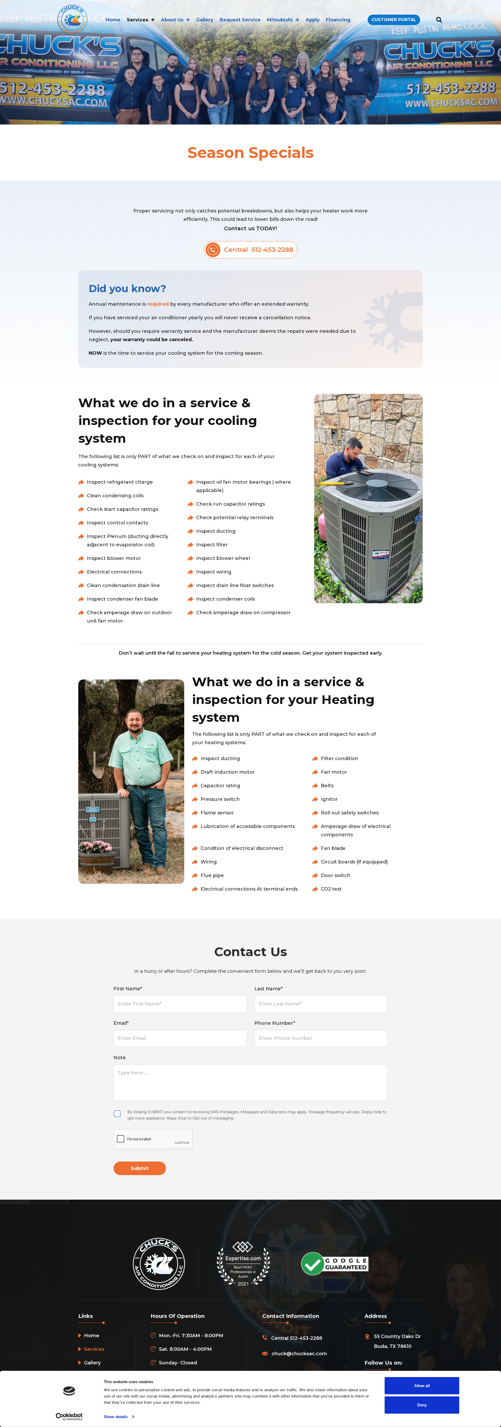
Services (137, 20)
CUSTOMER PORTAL (394, 19)
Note (120, 1058)
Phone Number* (274, 1023)
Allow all (422, 1385)
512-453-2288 (306, 1338)
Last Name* (268, 989)
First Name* (128, 989)
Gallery (204, 20)
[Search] (439, 19)
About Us (172, 20)
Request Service (240, 20)
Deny (422, 1404)
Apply (313, 20)
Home (113, 20)
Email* (121, 1023)
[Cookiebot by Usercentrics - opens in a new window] (69, 1417)
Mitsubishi (280, 20)
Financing (338, 20)
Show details (116, 1416)
